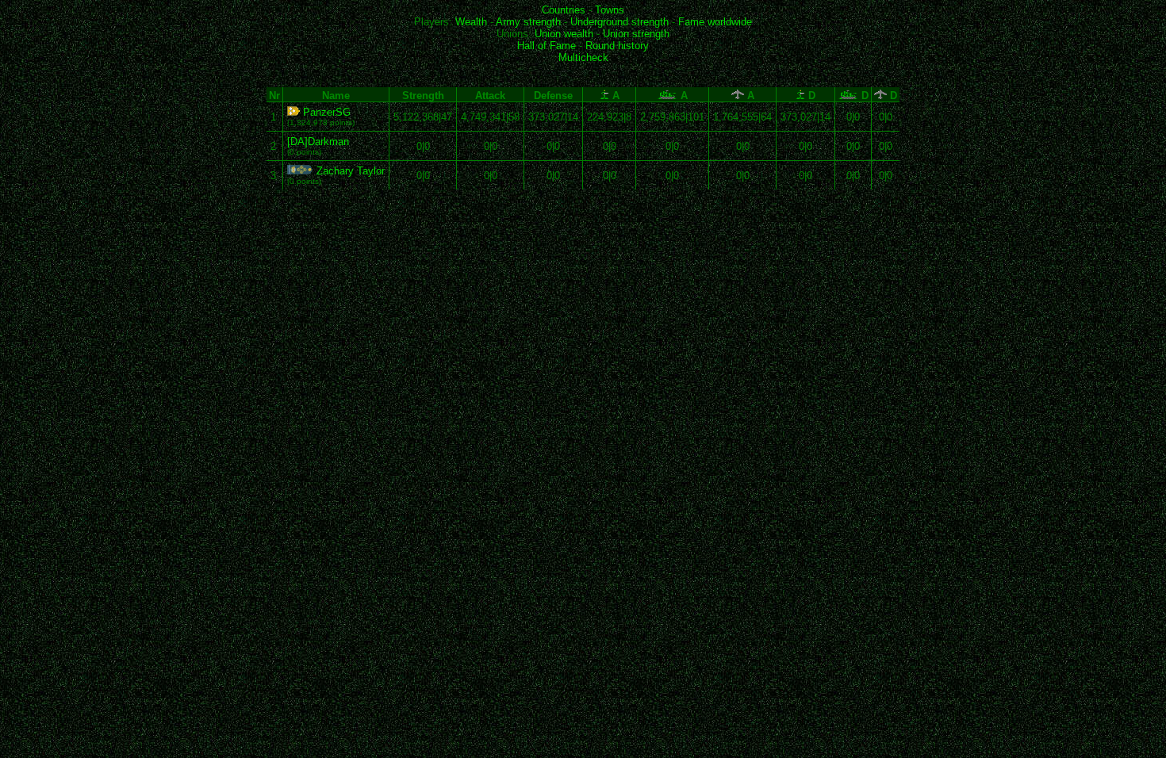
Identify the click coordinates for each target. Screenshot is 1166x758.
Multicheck (583, 57)
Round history (617, 46)
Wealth (471, 22)
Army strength (528, 22)
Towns (609, 10)
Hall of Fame (546, 46)
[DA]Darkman (318, 141)
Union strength (636, 34)
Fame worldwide (715, 22)
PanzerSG (325, 112)
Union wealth (564, 34)
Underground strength (619, 22)
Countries (563, 10)
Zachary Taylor (349, 171)
